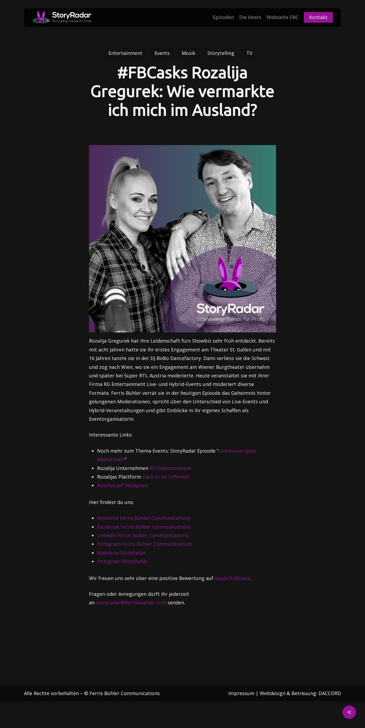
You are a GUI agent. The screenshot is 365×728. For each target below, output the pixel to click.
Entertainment (125, 53)
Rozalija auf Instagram (123, 485)
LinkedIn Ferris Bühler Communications (142, 535)
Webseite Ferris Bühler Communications (143, 518)
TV (249, 53)
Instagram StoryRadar (122, 561)
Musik (188, 53)
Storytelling (220, 53)
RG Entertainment (170, 468)
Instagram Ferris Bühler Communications (144, 544)
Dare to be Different (165, 476)
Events (162, 53)
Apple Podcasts (232, 578)
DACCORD (330, 693)
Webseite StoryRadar (121, 552)
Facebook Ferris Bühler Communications (144, 527)
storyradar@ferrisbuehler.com (131, 602)
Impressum (241, 693)
